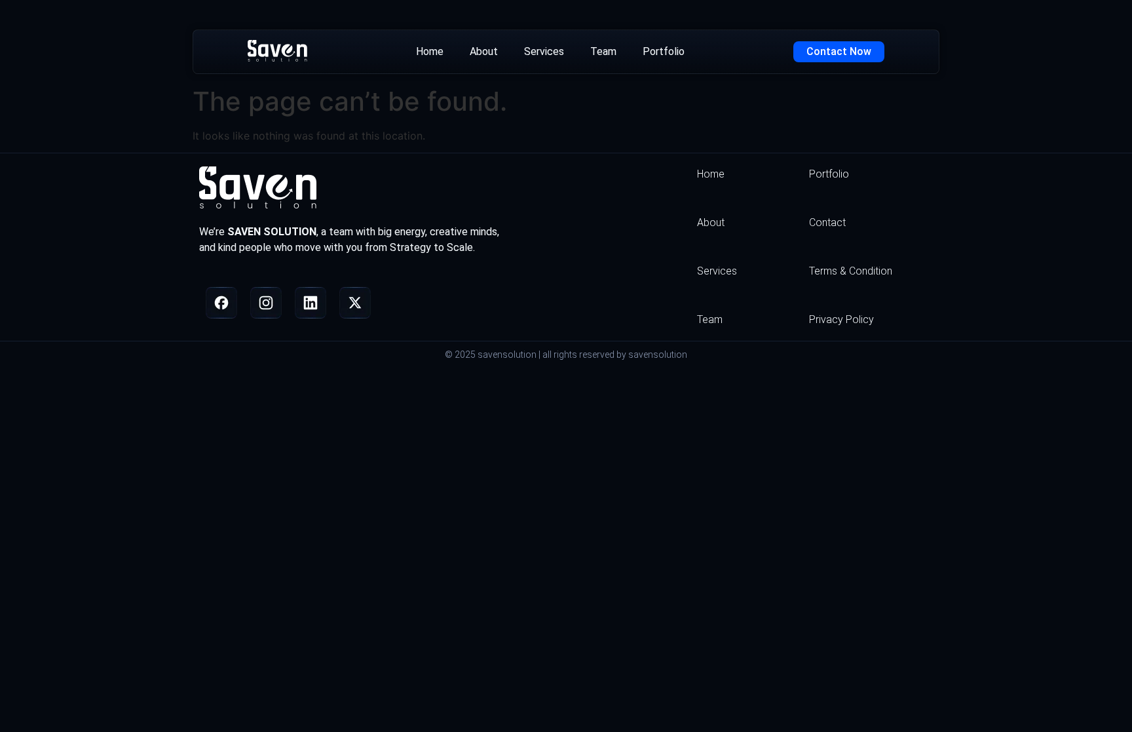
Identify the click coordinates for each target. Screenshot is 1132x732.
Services (544, 51)
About (484, 51)
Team (603, 51)
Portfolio (664, 51)
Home (429, 51)
